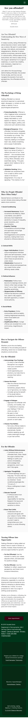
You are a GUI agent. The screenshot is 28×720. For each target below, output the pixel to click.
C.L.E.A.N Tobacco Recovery (13, 710)
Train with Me (11, 633)
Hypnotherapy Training (14, 684)
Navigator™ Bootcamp (15, 660)
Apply (4, 631)
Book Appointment (13, 618)
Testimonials (6, 636)
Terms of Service (13, 631)
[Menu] (25, 2)
